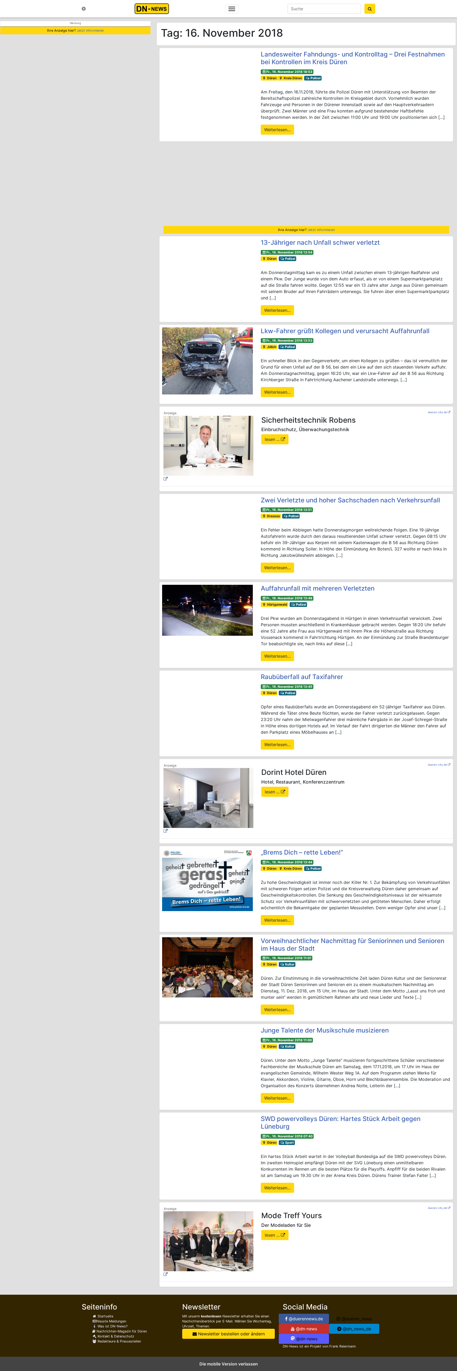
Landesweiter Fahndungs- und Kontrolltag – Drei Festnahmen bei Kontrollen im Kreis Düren (353, 58)
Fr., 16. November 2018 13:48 (289, 598)
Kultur (289, 964)
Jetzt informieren (90, 30)
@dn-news (306, 1328)
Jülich (271, 347)
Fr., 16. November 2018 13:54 (289, 252)
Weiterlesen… (277, 129)
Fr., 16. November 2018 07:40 (289, 1136)
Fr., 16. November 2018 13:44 (289, 862)
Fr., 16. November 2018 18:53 (289, 72)
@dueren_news (356, 1318)
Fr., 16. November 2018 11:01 (288, 958)
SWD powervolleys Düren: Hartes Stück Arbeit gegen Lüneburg (341, 1122)
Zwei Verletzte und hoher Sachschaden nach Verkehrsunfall (350, 500)
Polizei (315, 78)
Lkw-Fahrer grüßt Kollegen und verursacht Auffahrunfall (345, 331)
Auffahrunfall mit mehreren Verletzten (317, 588)
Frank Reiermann (342, 1346)
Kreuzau (273, 516)
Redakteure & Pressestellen (119, 1341)
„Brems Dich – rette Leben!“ (302, 852)
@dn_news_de (356, 1328)
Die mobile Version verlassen (228, 1364)
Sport (289, 1142)
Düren (271, 78)
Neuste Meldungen (111, 1321)
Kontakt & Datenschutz (115, 1336)
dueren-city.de (437, 412)
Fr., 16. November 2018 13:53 (289, 340)
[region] (306, 184)
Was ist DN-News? (112, 1326)
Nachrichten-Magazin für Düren (121, 1331)
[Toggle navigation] (232, 8)
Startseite (105, 1316)
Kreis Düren (292, 78)
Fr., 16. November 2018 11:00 (289, 1040)
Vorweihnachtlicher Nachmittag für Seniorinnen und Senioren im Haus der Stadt (352, 944)
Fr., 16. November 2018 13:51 (289, 510)
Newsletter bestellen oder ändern (231, 1333)
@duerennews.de (305, 1318)
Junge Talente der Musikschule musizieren (325, 1030)
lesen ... (273, 439)
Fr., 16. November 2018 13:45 (289, 687)
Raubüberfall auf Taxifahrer (302, 677)
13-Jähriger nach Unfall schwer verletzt (320, 242)
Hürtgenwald (276, 604)
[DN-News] (153, 8)
